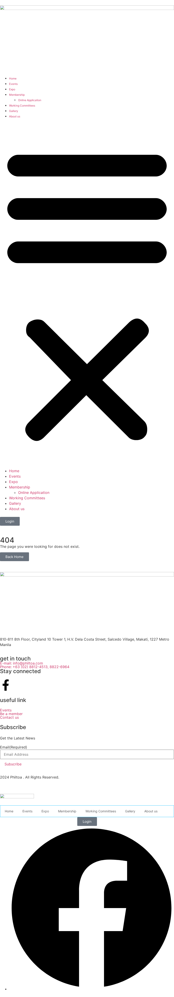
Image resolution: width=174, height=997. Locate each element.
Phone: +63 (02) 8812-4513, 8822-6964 (35, 667)
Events (13, 84)
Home (13, 78)
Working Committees (22, 105)
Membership (17, 94)
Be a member (11, 713)
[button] (87, 293)
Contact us (9, 717)
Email (13, 747)
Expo (12, 89)
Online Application (29, 100)
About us (14, 116)
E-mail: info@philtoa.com (21, 663)
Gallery (13, 111)
